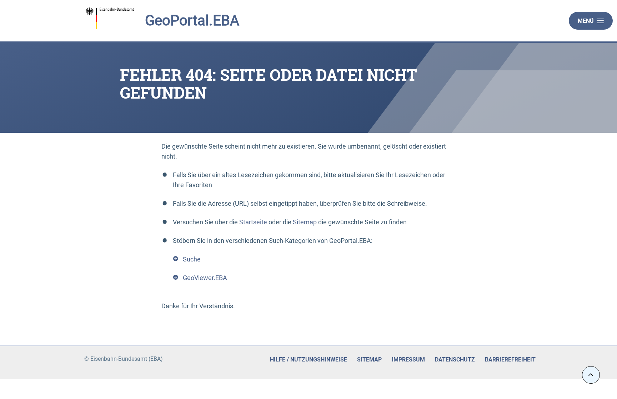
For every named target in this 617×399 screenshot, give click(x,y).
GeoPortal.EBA (192, 20)
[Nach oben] (591, 375)
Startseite (253, 222)
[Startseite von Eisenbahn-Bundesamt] (130, 18)
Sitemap (305, 222)
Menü (586, 21)
